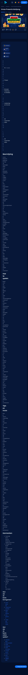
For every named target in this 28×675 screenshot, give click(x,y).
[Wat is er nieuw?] (15, 2)
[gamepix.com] (5, 2)
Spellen (2, 6)
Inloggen (24, 2)
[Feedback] (16, 29)
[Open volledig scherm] (25, 29)
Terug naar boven (21, 666)
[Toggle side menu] (1, 2)
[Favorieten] (18, 2)
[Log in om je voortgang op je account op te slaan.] (13, 29)
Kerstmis (7, 6)
